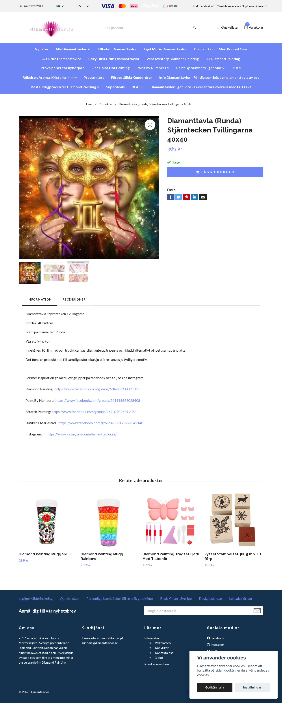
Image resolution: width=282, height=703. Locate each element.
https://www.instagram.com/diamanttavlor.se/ (82, 436)
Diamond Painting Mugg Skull (45, 556)
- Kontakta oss (163, 655)
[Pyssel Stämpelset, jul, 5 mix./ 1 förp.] (233, 523)
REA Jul (137, 89)
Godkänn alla (214, 687)
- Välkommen (162, 645)
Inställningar (252, 687)
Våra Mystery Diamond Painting (173, 61)
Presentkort (94, 79)
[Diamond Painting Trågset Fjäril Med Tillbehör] (172, 523)
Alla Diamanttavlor (71, 51)
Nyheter (41, 51)
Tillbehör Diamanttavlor (117, 51)
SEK (82, 6)
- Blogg (158, 660)
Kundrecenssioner (157, 666)
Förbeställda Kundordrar (131, 79)
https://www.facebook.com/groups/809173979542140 (101, 425)
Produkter (106, 106)
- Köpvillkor (161, 650)
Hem (89, 106)
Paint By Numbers (151, 70)
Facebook (217, 640)
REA (235, 70)
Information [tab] (40, 301)
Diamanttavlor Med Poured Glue (220, 51)
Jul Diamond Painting (223, 61)
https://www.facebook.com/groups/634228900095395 (97, 391)
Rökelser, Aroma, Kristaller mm (48, 79)
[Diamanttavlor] (55, 28)
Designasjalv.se (210, 600)
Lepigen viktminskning (36, 600)
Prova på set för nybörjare (62, 70)
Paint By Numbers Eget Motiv (200, 70)
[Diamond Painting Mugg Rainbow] (110, 523)
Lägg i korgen (217, 174)
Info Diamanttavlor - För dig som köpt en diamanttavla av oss (209, 79)
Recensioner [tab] (74, 301)
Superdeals (115, 89)
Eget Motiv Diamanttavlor (165, 51)
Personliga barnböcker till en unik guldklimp (119, 600)
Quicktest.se (69, 600)
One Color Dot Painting (110, 70)
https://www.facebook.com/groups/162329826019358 (94, 414)
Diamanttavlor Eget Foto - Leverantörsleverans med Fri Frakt (200, 89)
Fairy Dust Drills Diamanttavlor (113, 61)
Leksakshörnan (240, 600)
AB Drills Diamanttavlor (61, 61)
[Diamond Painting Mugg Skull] (48, 523)
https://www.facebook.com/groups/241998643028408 (98, 402)
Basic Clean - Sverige (176, 600)
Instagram (217, 647)
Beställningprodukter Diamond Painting (63, 89)
